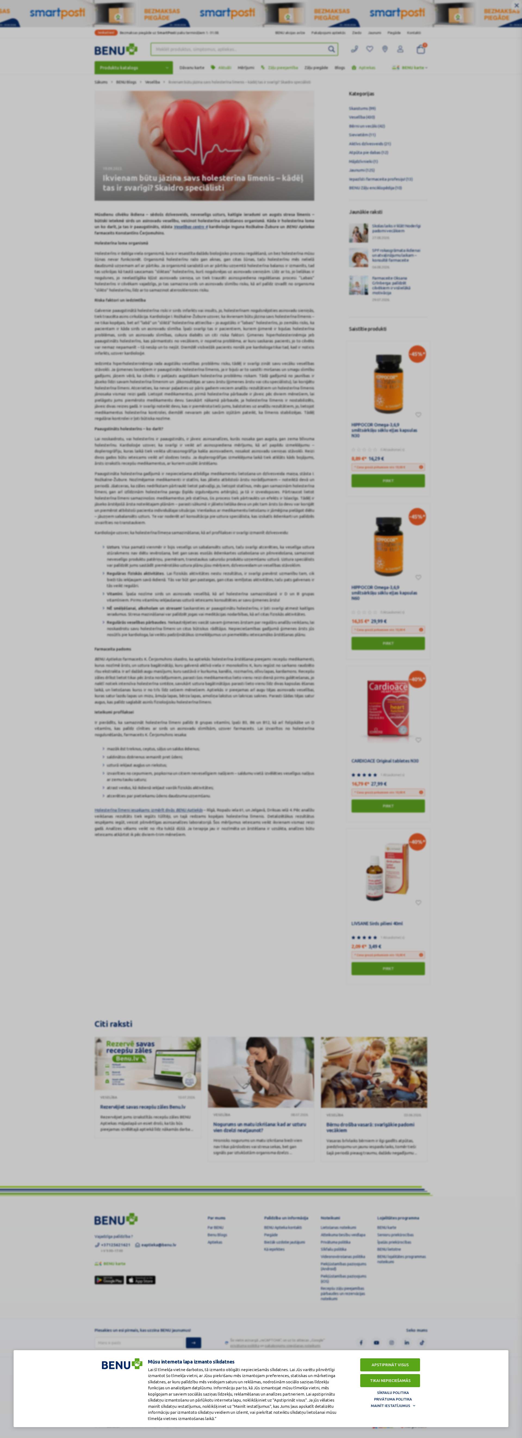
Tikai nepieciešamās (390, 1380)
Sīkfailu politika (393, 1392)
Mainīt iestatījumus (390, 1406)
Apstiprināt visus (390, 1365)
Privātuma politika (393, 1399)
